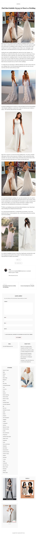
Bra (3, 381)
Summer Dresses (6, 451)
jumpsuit (4, 415)
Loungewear (5, 423)
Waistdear (5, 468)
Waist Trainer (5, 466)
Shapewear (5, 440)
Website (5, 328)
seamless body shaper (7, 436)
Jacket (4, 411)
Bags (4, 372)
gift (3, 406)
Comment (5, 301)
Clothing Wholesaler (6, 385)
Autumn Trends (6, 370)
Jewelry (4, 413)
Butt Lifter (5, 383)
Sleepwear (5, 446)
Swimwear (5, 457)
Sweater (4, 455)
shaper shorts (5, 438)
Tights (4, 461)
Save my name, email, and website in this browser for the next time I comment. (19, 334)
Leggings (4, 419)
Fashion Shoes (5, 396)
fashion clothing (6, 394)
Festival (4, 400)
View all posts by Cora (13, 275)
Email (5, 323)
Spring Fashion (5, 449)
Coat (4, 387)
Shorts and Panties (6, 444)
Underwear (5, 463)
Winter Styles (5, 472)
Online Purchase (6, 429)
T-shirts (4, 459)
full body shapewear (6, 404)
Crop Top (4, 389)
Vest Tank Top (5, 465)
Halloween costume (6, 410)
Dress (19, 259)
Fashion (4, 393)
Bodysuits (4, 379)
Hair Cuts (4, 408)
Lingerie (4, 421)
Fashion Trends (6, 398)
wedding (4, 470)
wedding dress (19, 263)
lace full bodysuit (6, 417)
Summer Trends (6, 453)
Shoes (4, 442)
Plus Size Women (6, 432)
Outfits (4, 430)
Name (5, 317)
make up (4, 425)
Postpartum (5, 434)
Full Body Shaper (6, 402)
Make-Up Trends (6, 427)
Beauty (4, 374)
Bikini (4, 375)
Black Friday (5, 377)
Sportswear (5, 447)
